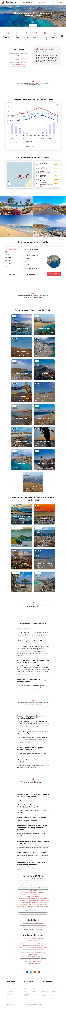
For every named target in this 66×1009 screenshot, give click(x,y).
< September (23, 25)
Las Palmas (48, 172)
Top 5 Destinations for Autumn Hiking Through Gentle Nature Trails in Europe (33, 904)
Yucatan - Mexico (54, 985)
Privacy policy (9, 991)
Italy (25, 985)
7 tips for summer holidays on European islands (33, 923)
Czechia (52, 995)
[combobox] (37, 2)
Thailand (25, 988)
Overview (33, 22)
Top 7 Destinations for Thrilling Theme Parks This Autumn (33, 878)
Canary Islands (21, 6)
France (34, 988)
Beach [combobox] (27, 264)
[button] (9, 181)
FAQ (7, 997)
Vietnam (34, 994)
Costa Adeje (49, 184)
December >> (53, 25)
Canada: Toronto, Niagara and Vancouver (33, 961)
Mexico (34, 991)
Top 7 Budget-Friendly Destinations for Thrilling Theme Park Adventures (33, 880)
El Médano (43, 184)
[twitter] (31, 972)
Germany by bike (33, 954)
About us (8, 985)
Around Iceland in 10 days (33, 940)
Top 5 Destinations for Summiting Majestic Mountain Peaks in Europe (33, 912)
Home (4, 6)
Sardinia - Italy (44, 995)
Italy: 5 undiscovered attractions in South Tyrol (33, 945)
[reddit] (35, 972)
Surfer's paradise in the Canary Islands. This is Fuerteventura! (33, 925)
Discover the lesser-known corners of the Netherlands (33, 943)
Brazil (34, 985)
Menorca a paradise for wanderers (33, 950)
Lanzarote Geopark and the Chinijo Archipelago (33, 927)
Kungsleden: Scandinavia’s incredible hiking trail (33, 949)
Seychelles (53, 988)
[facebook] (27, 972)
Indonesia (26, 998)
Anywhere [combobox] (28, 252)
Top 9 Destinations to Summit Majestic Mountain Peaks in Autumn (33, 914)
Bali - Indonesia (45, 998)
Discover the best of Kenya (33, 963)
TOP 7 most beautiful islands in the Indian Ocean (33, 956)
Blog (7, 988)
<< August (13, 25)
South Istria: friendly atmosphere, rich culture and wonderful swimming (33, 947)
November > (43, 25)
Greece (34, 998)
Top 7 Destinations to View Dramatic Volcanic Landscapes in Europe (33, 898)
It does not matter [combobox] (30, 271)
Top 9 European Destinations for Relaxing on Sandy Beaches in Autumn (33, 887)
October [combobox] (28, 258)
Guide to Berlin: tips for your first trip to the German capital (33, 952)
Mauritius (43, 988)
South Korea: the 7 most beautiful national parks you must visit (33, 958)
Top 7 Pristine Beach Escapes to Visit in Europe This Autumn (33, 884)
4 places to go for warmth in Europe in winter (33, 929)
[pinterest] (39, 972)
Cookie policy (9, 994)
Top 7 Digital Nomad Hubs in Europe (33, 910)
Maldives (43, 985)
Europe (9, 6)
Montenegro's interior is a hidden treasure (33, 941)
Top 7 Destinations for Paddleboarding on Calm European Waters (33, 902)
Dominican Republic (45, 991)
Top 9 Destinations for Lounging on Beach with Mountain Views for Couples (33, 900)
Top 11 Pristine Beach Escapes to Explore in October (33, 882)
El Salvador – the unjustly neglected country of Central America (33, 959)
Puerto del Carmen (45, 169)
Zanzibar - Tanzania (54, 998)
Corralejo (43, 172)
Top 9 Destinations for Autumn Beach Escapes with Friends (33, 892)
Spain (14, 6)
